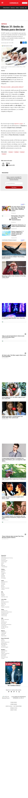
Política (17, 7)
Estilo (2, 600)
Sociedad (3, 578)
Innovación (3, 625)
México (3, 571)
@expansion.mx (14, 692)
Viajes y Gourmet (5, 588)
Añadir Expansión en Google (7, 45)
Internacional (4, 560)
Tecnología (4, 561)
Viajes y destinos (5, 653)
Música (3, 605)
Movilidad (3, 623)
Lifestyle (3, 645)
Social (2, 620)
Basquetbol (4, 643)
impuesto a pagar (18, 123)
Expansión (3, 555)
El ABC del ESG (4, 627)
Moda (2, 585)
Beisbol (3, 640)
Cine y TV (3, 604)
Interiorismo (4, 615)
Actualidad (3, 632)
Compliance (13, 704)
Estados (3, 575)
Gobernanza (4, 621)
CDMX (2, 574)
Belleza (3, 586)
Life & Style (3, 599)
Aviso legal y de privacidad (14, 706)
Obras (2, 562)
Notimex (8, 163)
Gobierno (3, 570)
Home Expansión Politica (7, 557)
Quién (2, 580)
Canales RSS (13, 708)
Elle (2, 592)
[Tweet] (21, 43)
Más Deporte (4, 644)
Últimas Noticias (6, 7)
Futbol (2, 639)
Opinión (3, 576)
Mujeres (3, 565)
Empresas (13, 7)
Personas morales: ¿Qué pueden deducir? (12, 87)
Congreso (3, 573)
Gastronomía (4, 650)
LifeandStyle (4, 566)
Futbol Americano (5, 642)
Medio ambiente (5, 619)
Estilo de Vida (4, 657)
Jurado (2, 658)
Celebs (3, 595)
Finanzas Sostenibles (6, 624)
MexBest (3, 649)
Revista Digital (25, 2)
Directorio (13, 709)
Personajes (4, 654)
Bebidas (3, 652)
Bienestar (3, 655)
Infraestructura (4, 613)
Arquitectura (4, 614)
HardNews (16, 152)
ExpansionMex (17, 691)
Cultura (3, 589)
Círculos (3, 584)
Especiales (3, 635)
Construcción (4, 610)
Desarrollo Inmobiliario (6, 611)
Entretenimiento (5, 601)
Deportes (3, 603)
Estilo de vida (4, 596)
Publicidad (14, 702)
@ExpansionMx (11, 165)
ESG (2, 564)
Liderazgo (3, 633)
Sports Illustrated (5, 638)
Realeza (3, 583)
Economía (22, 7)
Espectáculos (4, 581)
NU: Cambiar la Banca (14, 685)
